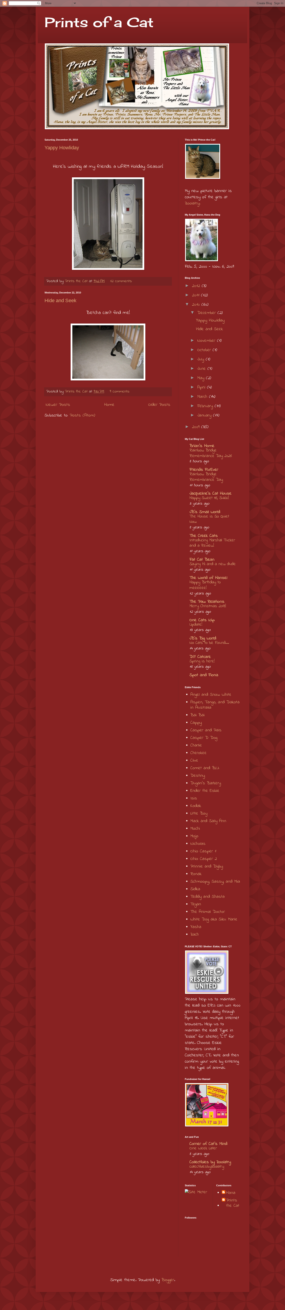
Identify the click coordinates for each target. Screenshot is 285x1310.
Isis (193, 798)
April (202, 387)
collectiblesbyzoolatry (206, 1167)
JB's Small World (204, 512)
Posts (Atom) (82, 415)
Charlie (196, 745)
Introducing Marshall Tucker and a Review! (212, 543)
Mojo (194, 836)
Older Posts (159, 405)
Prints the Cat (232, 1203)
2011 (196, 295)
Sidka (195, 889)
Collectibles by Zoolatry (210, 1162)
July (201, 359)
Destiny (197, 775)
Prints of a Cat (99, 22)
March (203, 397)
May (201, 378)
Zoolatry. (192, 203)
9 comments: (120, 391)
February (206, 406)
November (207, 341)
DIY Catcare (200, 657)
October (205, 350)
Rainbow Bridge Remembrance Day (206, 477)
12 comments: (122, 281)
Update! (195, 625)
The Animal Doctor (207, 912)
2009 (196, 427)
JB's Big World (202, 638)
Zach (194, 934)
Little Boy (198, 813)
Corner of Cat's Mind (208, 1144)
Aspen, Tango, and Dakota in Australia (215, 705)
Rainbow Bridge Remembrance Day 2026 (210, 453)
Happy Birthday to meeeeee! (205, 585)
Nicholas (198, 844)
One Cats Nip (202, 620)
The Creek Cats (203, 536)
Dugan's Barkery (205, 783)
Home (109, 405)
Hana (230, 1193)
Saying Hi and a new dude (212, 564)
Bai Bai (197, 715)
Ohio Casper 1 (203, 851)
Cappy (196, 723)
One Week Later (203, 1148)
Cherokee (198, 753)
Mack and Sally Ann (208, 821)
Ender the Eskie (204, 791)
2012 (197, 286)
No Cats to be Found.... (209, 643)
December (207, 313)
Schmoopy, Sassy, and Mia (215, 881)
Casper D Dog (203, 738)
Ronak (196, 874)
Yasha (195, 927)
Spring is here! (202, 661)
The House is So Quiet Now (209, 519)
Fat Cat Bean (201, 559)
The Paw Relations (206, 601)
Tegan (195, 904)
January (205, 415)
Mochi (195, 828)
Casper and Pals (206, 730)
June (202, 369)
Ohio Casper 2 (203, 859)
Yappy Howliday (62, 147)
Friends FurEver (203, 470)
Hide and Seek (60, 300)
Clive (194, 760)
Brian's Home (201, 446)
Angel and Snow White (210, 694)
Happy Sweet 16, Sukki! (209, 498)
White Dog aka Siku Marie (213, 919)
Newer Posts (58, 405)
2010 (197, 304)
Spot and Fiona (203, 675)
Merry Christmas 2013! (207, 606)
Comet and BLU (204, 768)
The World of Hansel (208, 578)
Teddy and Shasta (207, 897)
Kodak (195, 806)
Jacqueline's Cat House (210, 493)
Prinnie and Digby (206, 866)
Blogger (167, 1280)
